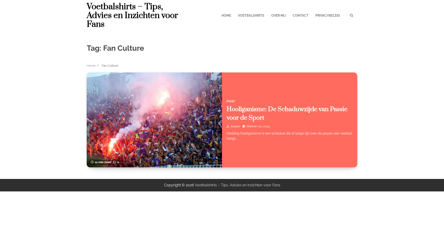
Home (226, 15)
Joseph (235, 126)
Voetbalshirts (251, 15)
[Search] (351, 15)
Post (231, 101)
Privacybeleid (327, 15)
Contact (300, 15)
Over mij (278, 15)
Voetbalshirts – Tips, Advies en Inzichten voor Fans (132, 15)
